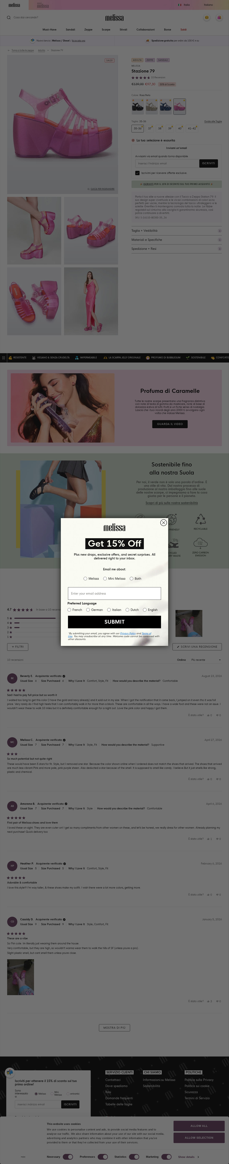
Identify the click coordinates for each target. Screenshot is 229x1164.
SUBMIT (114, 622)
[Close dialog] (163, 523)
